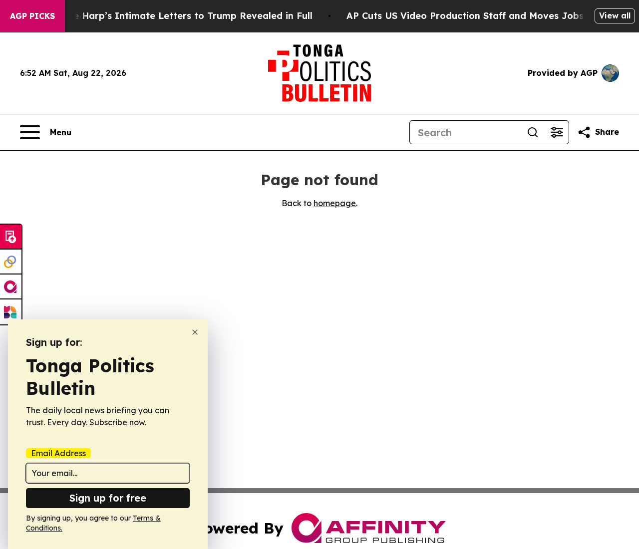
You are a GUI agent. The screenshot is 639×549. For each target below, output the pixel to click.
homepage (335, 203)
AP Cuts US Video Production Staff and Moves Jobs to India (485, 15)
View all (615, 15)
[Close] (195, 332)
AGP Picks (32, 16)
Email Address (58, 453)
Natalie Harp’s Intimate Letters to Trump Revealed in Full (179, 15)
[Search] (533, 132)
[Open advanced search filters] (557, 132)
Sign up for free (107, 498)
